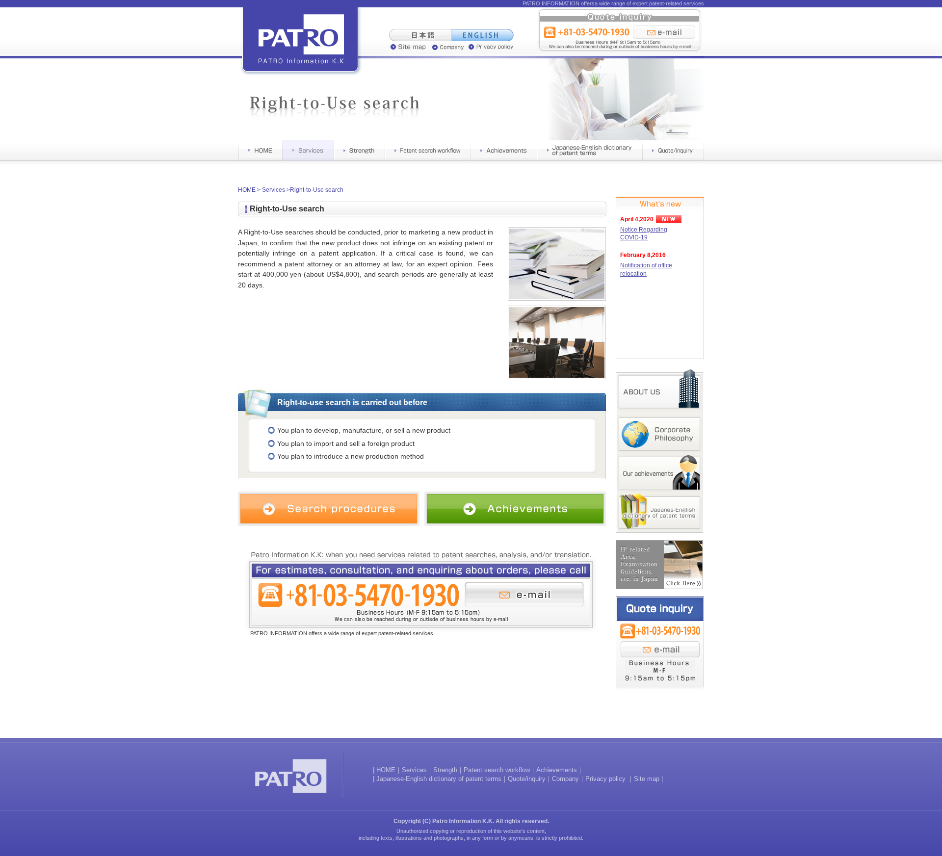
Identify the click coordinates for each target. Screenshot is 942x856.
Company (565, 778)
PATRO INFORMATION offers (559, 3)
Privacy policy (606, 778)
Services (273, 190)
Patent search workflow (497, 770)
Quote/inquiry (527, 778)
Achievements (556, 770)
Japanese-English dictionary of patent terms (438, 778)
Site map (646, 778)
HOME (247, 190)
